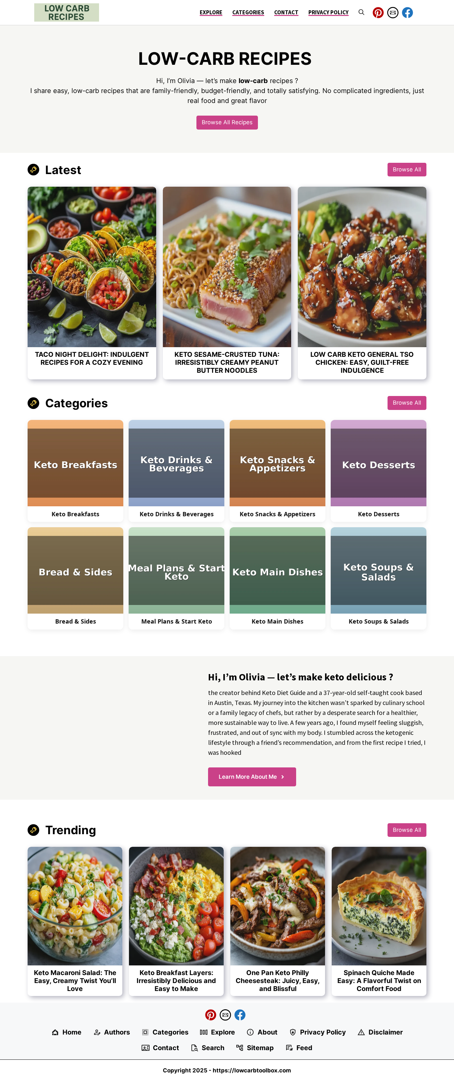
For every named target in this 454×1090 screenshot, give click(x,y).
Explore (211, 12)
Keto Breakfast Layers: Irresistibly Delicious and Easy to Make (176, 981)
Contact (286, 12)
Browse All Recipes (227, 122)
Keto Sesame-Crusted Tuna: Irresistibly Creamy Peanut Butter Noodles (227, 362)
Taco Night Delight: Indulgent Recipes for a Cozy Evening (92, 358)
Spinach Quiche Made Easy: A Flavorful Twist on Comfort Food (379, 981)
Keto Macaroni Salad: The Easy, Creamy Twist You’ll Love (75, 981)
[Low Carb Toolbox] (66, 12)
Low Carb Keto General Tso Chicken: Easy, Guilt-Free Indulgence (362, 362)
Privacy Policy (328, 12)
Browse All (407, 169)
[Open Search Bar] (361, 12)
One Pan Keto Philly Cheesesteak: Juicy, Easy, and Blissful (278, 981)
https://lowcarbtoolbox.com (252, 1070)
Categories (248, 12)
